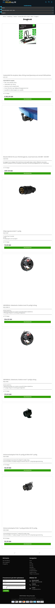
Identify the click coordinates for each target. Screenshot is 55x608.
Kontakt (31, 564)
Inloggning (5, 564)
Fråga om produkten (34, 574)
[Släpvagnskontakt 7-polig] (27, 204)
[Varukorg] (48, 2)
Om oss (31, 565)
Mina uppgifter (6, 562)
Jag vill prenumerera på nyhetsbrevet (15, 586)
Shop (31, 562)
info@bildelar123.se (36, 589)
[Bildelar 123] (9, 2)
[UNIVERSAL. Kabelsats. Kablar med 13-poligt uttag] (27, 278)
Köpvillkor (32, 567)
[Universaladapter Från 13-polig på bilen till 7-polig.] (27, 428)
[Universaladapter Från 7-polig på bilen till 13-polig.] (27, 501)
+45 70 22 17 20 (35, 585)
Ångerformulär (33, 572)
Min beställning (6, 560)
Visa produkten (27, 99)
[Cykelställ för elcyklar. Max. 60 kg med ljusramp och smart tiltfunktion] (27, 48)
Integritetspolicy (33, 570)
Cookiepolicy (32, 569)
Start (31, 560)
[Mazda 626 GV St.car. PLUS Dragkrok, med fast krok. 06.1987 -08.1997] (27, 130)
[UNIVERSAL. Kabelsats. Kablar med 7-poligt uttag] (27, 353)
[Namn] (14, 580)
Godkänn (6, 590)
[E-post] (14, 583)
